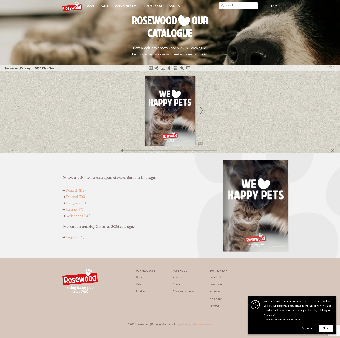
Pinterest (215, 306)
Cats (138, 284)
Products (141, 291)
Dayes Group (183, 324)
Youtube (215, 291)
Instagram (216, 284)
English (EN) (75, 237)
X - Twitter (216, 298)
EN (272, 6)
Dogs (139, 277)
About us (178, 277)
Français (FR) (76, 203)
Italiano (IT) (74, 210)
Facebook (216, 277)
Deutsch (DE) (76, 190)
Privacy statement (184, 291)
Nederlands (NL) (78, 216)
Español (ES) (75, 197)
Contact (178, 284)
